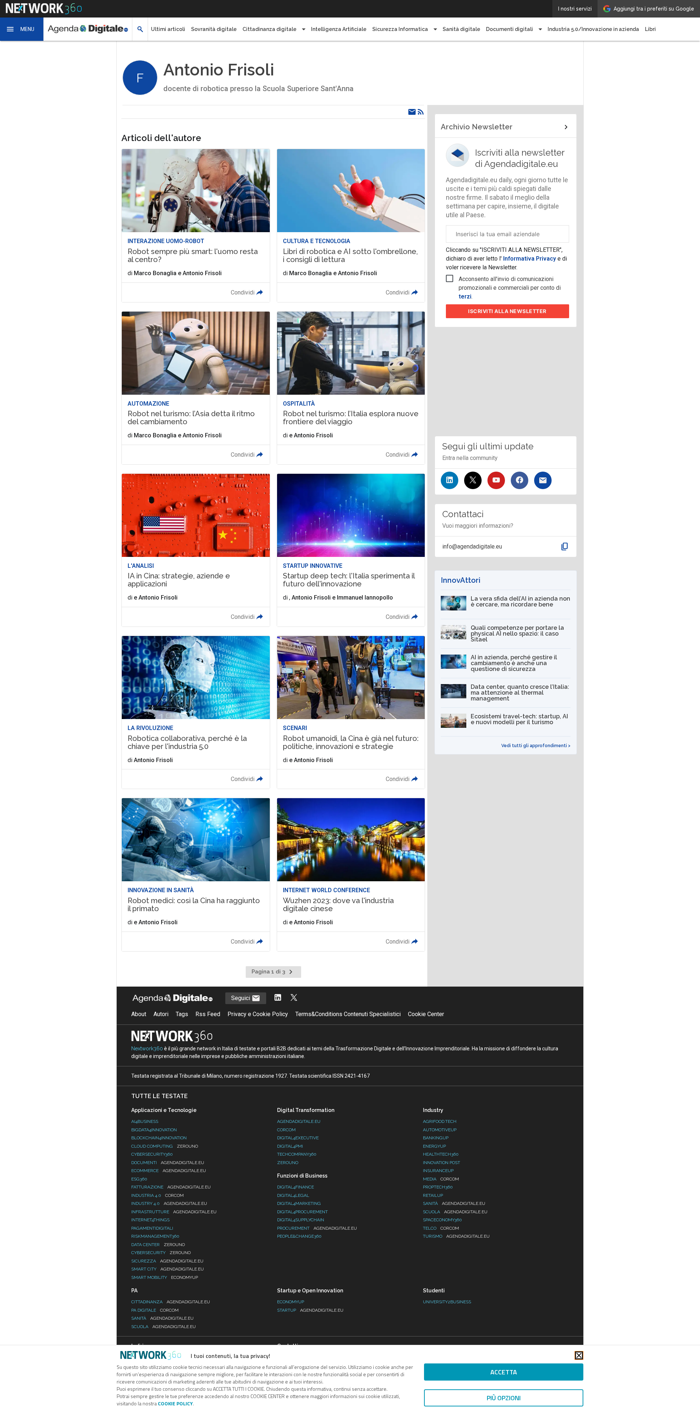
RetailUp (433, 1195)
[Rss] (420, 111)
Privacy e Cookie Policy (258, 1014)
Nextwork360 (147, 1048)
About (138, 1014)
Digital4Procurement (302, 1211)
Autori (160, 1014)
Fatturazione (171, 1187)
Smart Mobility (164, 1277)
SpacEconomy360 (442, 1219)
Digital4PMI (290, 1146)
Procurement (317, 1228)
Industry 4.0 (169, 1203)
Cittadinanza (170, 1301)
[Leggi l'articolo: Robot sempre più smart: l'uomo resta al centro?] (195, 225)
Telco (441, 1228)
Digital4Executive (298, 1137)
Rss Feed (207, 1014)
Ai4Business (144, 1121)
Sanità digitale (461, 29)
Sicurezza (167, 1261)
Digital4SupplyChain (300, 1219)
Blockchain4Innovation (159, 1137)
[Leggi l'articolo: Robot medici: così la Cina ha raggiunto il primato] (195, 874)
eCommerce (168, 1170)
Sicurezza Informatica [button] (400, 29)
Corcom (286, 1129)
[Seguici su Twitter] (473, 480)
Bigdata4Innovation (154, 1129)
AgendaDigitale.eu (298, 1121)
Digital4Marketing (299, 1203)
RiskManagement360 (155, 1236)
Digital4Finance (295, 1187)
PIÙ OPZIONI (504, 1398)
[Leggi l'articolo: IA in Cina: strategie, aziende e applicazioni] (195, 550)
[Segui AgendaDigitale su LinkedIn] (277, 998)
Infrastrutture (174, 1211)
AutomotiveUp (439, 1129)
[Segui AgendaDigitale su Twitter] (293, 998)
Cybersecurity (161, 1252)
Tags (182, 1014)
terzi (465, 296)
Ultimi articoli (168, 29)
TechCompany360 (296, 1154)
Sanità (454, 1203)
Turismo (456, 1236)
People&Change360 (299, 1236)
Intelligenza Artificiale (338, 29)
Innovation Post (441, 1162)
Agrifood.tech (439, 1121)
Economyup (290, 1301)
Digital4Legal (293, 1195)
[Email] (412, 111)
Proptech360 (438, 1187)
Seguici (241, 998)
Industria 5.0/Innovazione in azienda (593, 29)
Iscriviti (507, 311)
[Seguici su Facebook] (519, 480)
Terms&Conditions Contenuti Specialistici (348, 1014)
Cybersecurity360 (152, 1154)
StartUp (310, 1310)
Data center (158, 1244)
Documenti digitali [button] (509, 29)
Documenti (167, 1162)
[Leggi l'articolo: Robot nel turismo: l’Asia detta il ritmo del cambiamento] (195, 388)
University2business (447, 1301)
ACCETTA (503, 1372)
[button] (22, 29)
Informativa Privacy (529, 258)
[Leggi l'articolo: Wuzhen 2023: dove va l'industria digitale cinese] (351, 874)
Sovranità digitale (214, 29)
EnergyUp (434, 1146)
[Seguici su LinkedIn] (449, 480)
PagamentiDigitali (152, 1228)
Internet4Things (150, 1219)
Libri (650, 29)
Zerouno (287, 1162)
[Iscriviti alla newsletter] (543, 480)
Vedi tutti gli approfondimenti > (536, 745)
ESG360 (139, 1179)
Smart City (167, 1269)
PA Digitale (155, 1310)
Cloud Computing (164, 1146)
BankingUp (435, 1137)
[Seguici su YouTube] (496, 480)
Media (441, 1179)
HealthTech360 (441, 1154)
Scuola (455, 1211)
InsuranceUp (438, 1170)
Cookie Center (426, 1014)
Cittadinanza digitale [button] (269, 29)
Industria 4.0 (157, 1195)
